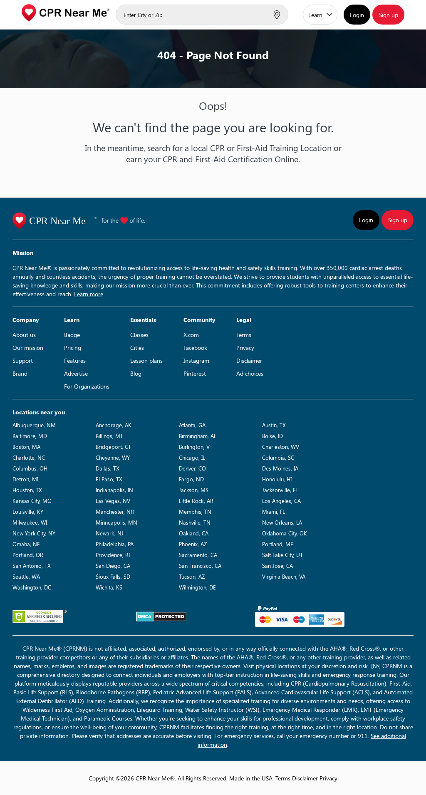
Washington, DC (31, 587)
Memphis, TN (195, 511)
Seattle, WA (26, 576)
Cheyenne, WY (113, 457)
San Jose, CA (277, 565)
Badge (72, 335)
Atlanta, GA (192, 424)
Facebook (195, 348)
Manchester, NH (115, 511)
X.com (191, 335)
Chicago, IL (192, 457)
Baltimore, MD (29, 435)
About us (24, 335)
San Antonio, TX (31, 565)
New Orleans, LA (282, 522)
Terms (243, 335)
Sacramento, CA (198, 554)
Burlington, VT (196, 446)
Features (75, 360)
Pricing (72, 348)
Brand (19, 373)
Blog (135, 373)
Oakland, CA (193, 533)
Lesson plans (146, 360)
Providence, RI (113, 554)
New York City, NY (33, 533)
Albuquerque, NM (34, 424)
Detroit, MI (25, 479)
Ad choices (249, 373)
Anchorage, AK (113, 424)
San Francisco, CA (200, 565)
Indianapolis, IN (114, 489)
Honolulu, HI (277, 479)
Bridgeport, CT (113, 446)
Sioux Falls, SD (113, 576)
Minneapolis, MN (116, 522)
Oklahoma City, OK (284, 533)
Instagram (196, 360)
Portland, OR (27, 554)
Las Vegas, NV (113, 500)
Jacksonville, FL (280, 489)
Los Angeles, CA (281, 500)
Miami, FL (273, 511)
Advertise (76, 373)
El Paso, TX (109, 479)
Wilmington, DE (197, 587)
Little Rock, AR (196, 500)
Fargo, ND (191, 479)
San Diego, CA (113, 565)
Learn (315, 15)
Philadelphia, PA (115, 543)
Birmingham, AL (197, 435)
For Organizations (86, 386)
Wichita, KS (109, 587)
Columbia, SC (278, 457)
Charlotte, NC (28, 457)
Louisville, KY (27, 511)
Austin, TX (274, 424)
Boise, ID (272, 435)
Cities (137, 348)
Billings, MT (109, 435)
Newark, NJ (110, 533)
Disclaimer (249, 360)
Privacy (245, 348)
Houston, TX (27, 489)
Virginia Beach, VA (283, 576)
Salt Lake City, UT (282, 554)
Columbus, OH (29, 468)
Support (22, 360)
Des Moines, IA (280, 468)
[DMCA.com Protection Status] (161, 617)
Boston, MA (26, 446)
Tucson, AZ (192, 576)
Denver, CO (192, 468)
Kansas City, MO (32, 500)
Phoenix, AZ (193, 543)
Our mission (27, 348)
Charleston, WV (280, 446)
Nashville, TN (195, 522)
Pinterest (194, 373)
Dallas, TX (107, 468)
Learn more (88, 294)
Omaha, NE (26, 543)
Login (357, 15)
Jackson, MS (193, 489)
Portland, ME (277, 543)
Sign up (388, 15)
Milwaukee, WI (29, 522)
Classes (139, 335)
